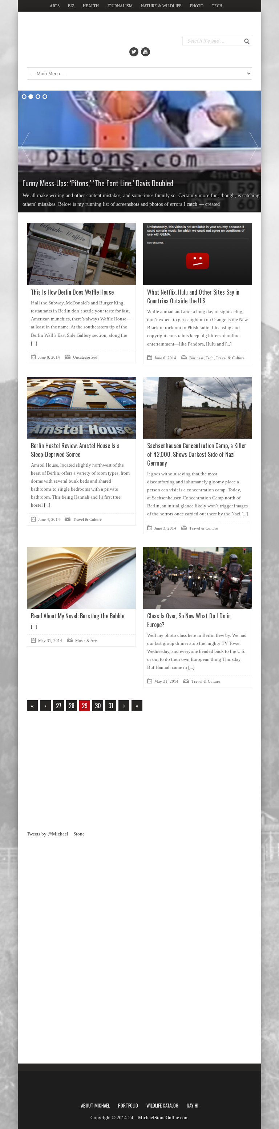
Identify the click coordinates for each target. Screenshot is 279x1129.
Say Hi (192, 1105)
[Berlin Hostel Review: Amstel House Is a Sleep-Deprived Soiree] (81, 408)
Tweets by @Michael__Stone (56, 834)
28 (71, 705)
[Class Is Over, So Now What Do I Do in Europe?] (197, 578)
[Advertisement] (81, 769)
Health (91, 6)
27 (58, 705)
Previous (25, 146)
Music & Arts (86, 640)
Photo (196, 6)
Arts (55, 6)
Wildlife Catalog (162, 1105)
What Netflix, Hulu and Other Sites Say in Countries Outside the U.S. (193, 296)
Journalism (120, 6)
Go (247, 41)
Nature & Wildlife (161, 6)
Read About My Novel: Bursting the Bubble (77, 615)
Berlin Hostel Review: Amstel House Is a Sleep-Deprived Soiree (75, 450)
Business (196, 358)
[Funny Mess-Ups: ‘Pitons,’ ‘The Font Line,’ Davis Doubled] (139, 151)
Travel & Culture (230, 358)
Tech (217, 6)
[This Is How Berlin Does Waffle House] (81, 254)
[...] (34, 343)
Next (254, 146)
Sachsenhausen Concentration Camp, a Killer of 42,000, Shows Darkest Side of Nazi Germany (196, 454)
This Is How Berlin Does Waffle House (72, 292)
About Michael (95, 1105)
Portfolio (128, 1105)
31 (110, 705)
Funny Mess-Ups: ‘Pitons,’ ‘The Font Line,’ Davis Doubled (98, 182)
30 (98, 705)
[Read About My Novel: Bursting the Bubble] (81, 578)
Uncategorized (85, 357)
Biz (71, 6)
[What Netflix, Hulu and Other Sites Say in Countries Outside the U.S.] (197, 254)
